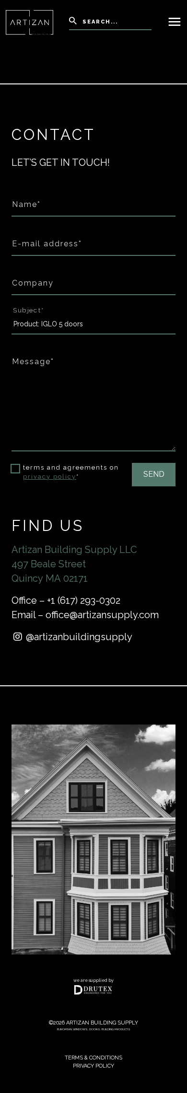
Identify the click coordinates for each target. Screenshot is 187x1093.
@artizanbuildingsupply (79, 637)
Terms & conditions (93, 1058)
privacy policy (49, 476)
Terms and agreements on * (71, 472)
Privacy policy (93, 1066)
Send (153, 474)
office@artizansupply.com (102, 615)
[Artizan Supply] (29, 21)
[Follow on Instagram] (19, 637)
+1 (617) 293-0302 (83, 600)
